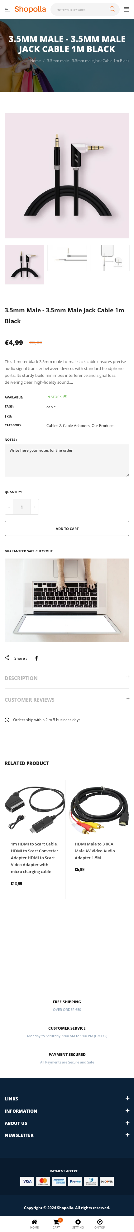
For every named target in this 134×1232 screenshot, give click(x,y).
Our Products (103, 425)
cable (51, 406)
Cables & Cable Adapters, (68, 425)
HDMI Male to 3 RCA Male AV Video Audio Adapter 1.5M (95, 850)
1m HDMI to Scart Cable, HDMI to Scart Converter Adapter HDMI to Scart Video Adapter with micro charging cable (34, 857)
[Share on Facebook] (37, 658)
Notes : (11, 439)
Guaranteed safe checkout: (29, 551)
